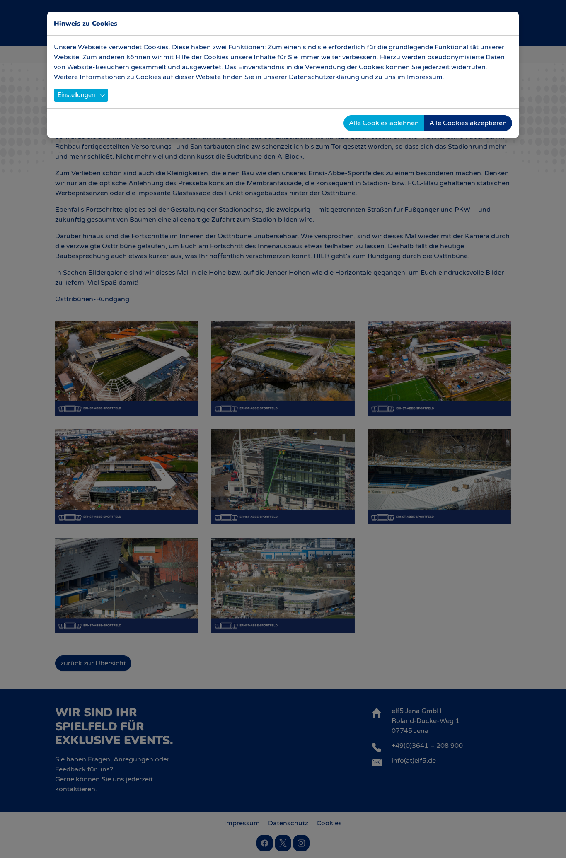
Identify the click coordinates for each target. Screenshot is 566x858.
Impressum (425, 77)
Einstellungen (76, 95)
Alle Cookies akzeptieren (468, 123)
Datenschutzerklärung (324, 77)
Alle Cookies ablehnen (384, 123)
